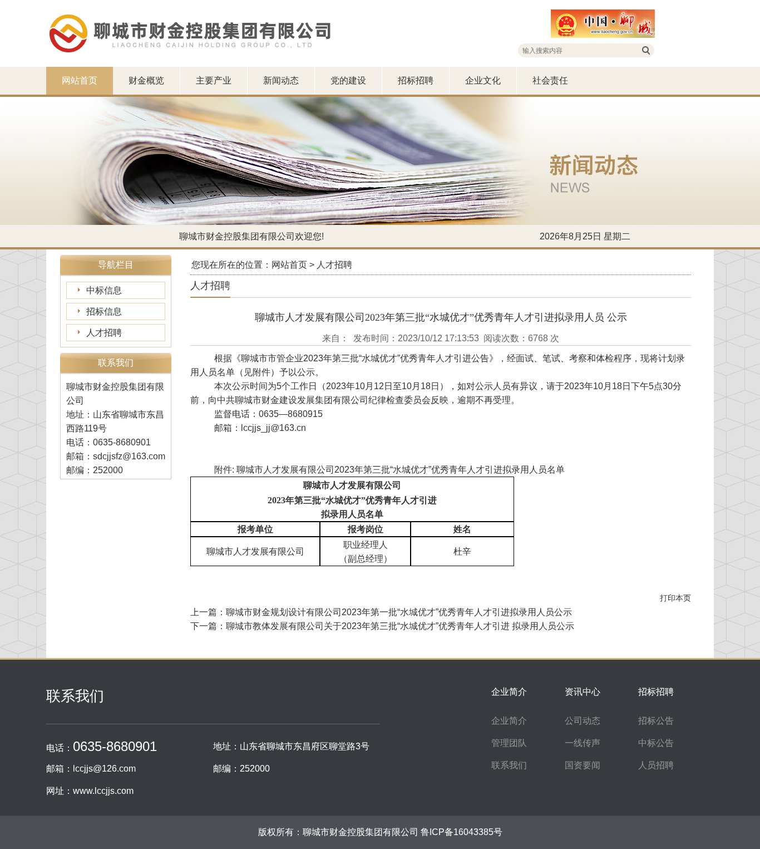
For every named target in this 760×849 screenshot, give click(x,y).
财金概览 (146, 80)
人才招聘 (104, 332)
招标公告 (656, 720)
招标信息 (104, 311)
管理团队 (509, 743)
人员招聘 (656, 765)
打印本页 (675, 597)
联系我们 (509, 765)
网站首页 (79, 80)
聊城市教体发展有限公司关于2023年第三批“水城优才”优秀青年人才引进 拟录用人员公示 (400, 626)
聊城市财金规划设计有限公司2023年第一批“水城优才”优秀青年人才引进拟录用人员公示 (399, 612)
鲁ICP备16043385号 (461, 832)
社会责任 (550, 80)
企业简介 (509, 720)
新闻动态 (281, 80)
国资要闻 (582, 765)
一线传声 (582, 743)
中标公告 (656, 743)
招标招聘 (415, 80)
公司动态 (582, 720)
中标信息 (104, 290)
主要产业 (213, 80)
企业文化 (483, 80)
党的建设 (348, 80)
